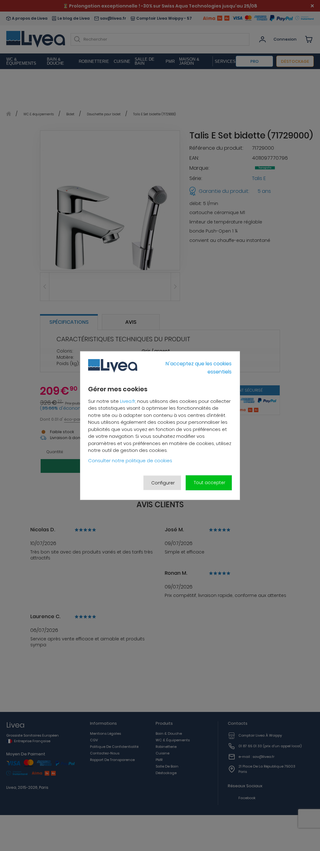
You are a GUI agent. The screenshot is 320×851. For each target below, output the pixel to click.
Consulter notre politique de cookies (130, 460)
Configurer (163, 482)
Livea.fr (127, 401)
